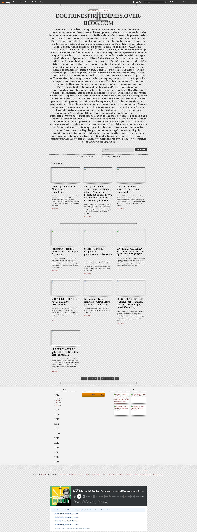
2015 (56, 457)
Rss (93, 394)
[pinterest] (140, 2)
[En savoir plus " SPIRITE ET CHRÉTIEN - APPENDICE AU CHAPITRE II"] (65, 295)
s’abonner (80, 502)
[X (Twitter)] (137, 2)
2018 (56, 443)
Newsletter (105, 157)
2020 (57, 433)
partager (92, 502)
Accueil (80, 157)
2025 (57, 410)
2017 (56, 447)
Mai (57, 405)
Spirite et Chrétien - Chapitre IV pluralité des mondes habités (98, 252)
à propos (104, 502)
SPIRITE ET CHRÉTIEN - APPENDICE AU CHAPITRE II (65, 302)
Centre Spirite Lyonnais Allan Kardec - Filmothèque (63, 189)
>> (117, 379)
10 (109, 379)
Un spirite (43, 474)
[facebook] (133, 2)
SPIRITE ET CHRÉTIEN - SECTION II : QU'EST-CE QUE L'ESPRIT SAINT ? (130, 251)
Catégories (90, 157)
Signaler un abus (96, 474)
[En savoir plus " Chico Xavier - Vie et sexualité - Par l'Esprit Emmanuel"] (131, 182)
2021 (56, 428)
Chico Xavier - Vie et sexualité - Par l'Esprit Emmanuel (128, 189)
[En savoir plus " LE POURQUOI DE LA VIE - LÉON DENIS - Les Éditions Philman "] (65, 345)
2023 (57, 419)
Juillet (58, 400)
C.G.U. (104, 474)
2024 (57, 414)
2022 (57, 424)
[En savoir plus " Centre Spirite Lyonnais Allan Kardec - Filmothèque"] (65, 182)
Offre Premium (129, 474)
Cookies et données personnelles (143, 474)
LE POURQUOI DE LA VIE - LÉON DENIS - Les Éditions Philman (65, 352)
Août (57, 398)
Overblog (145, 470)
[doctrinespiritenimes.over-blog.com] (98, 10)
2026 (57, 395)
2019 (56, 438)
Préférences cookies (158, 474)
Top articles (81, 474)
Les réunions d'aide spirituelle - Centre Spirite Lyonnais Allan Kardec (97, 302)
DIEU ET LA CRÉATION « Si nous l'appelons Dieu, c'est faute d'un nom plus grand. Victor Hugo (130, 303)
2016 (56, 452)
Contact (116, 157)
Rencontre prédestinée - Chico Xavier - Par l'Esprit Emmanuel (65, 251)
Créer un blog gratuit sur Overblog (68, 474)
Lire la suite (55, 208)
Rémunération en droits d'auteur (116, 474)
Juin (57, 403)
